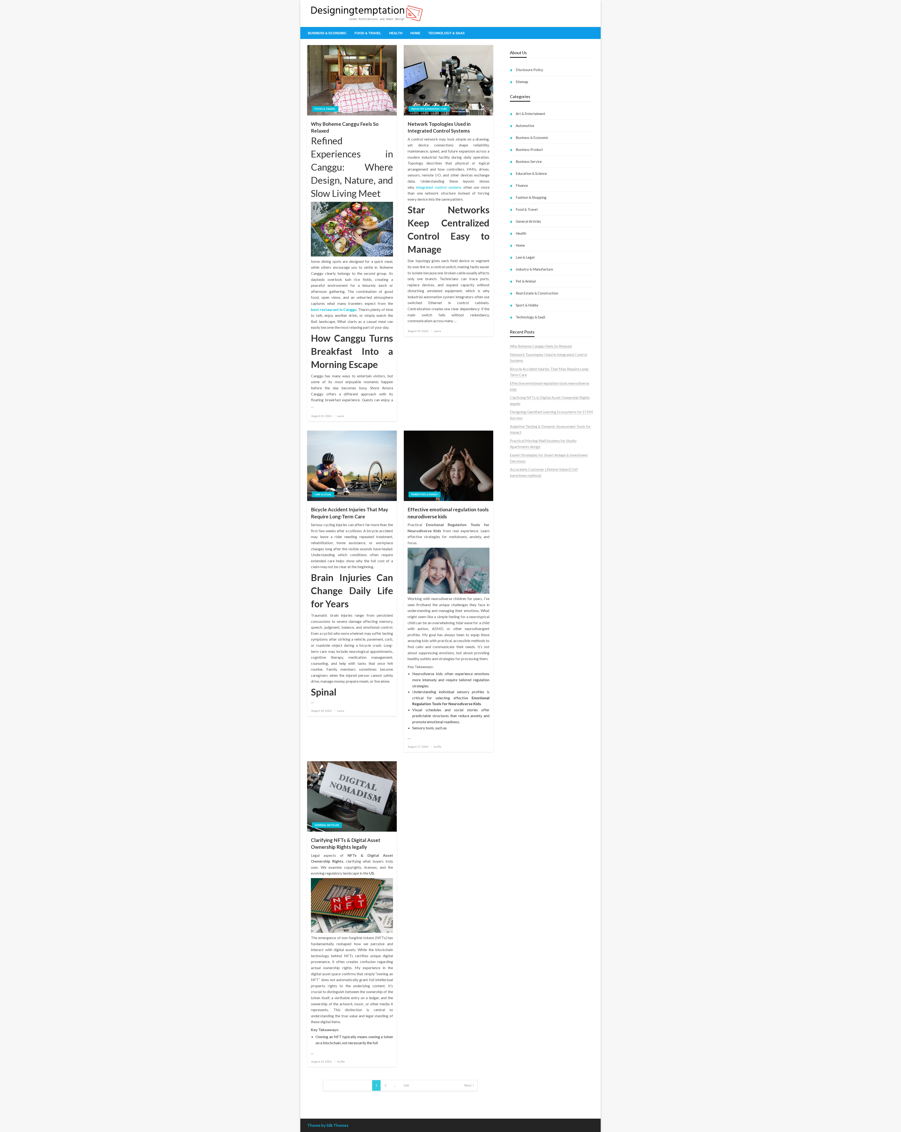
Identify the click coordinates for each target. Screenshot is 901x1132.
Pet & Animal (526, 281)
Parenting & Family (424, 494)
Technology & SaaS (446, 33)
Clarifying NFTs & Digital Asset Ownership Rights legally (345, 843)
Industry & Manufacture (429, 108)
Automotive (525, 125)
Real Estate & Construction (537, 293)
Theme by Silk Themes (327, 1125)
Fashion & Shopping (531, 197)
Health (395, 33)
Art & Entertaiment (530, 113)
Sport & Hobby (527, 305)
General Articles (327, 824)
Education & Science (531, 173)
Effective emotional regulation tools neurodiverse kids (448, 512)
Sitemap (522, 82)
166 (406, 1085)
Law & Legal (323, 494)
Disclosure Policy (529, 70)
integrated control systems (439, 187)
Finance (522, 185)
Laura (340, 416)
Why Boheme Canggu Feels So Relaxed (344, 127)
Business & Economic (327, 33)
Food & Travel (368, 33)
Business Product (529, 149)
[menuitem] (327, 33)
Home (415, 33)
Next (468, 1085)
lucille (437, 746)
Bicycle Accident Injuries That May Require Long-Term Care (349, 512)
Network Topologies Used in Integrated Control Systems (439, 127)
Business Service (529, 161)
